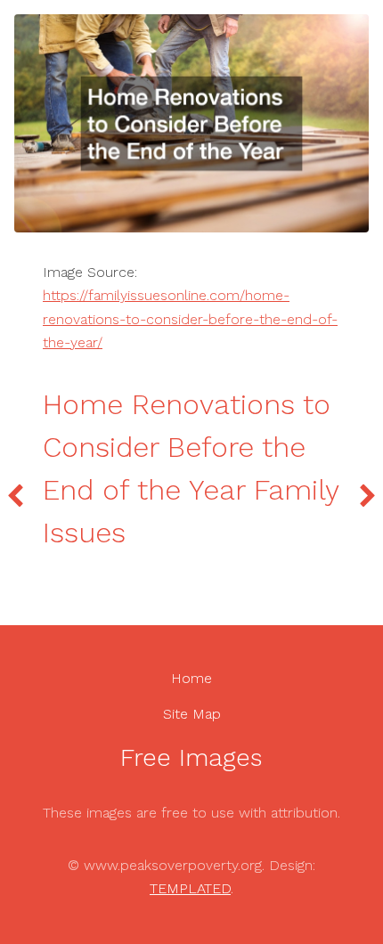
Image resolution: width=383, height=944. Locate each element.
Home (191, 678)
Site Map (192, 713)
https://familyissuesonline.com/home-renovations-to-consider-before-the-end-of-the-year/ (190, 319)
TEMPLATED (190, 888)
